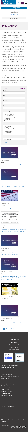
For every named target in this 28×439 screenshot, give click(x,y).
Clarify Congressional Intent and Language (12, 186)
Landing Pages (7, 111)
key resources (14, 350)
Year (4, 95)
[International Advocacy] (14, 117)
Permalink (5, 142)
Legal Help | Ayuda (14, 8)
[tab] (14, 18)
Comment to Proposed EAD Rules (10, 208)
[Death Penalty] (14, 113)
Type (4, 105)
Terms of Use (5, 425)
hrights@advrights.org (7, 395)
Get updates (4, 406)
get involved (14, 345)
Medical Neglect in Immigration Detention (12, 164)
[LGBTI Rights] (14, 118)
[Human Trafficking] (14, 115)
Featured (5, 137)
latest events (14, 347)
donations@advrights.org (7, 384)
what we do (14, 339)
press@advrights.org (6, 391)
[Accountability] (14, 126)
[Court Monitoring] (14, 131)
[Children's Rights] (14, 130)
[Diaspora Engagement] (14, 114)
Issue (4, 124)
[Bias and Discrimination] (14, 128)
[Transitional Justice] (14, 121)
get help (14, 342)
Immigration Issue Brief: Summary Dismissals (13, 322)
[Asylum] (14, 127)
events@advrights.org (6, 387)
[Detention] (14, 134)
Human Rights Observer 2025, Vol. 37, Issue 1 (13, 301)
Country (5, 100)
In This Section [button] (14, 18)
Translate (15, 14)
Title (4, 90)
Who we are (14, 337)
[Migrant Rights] (14, 119)
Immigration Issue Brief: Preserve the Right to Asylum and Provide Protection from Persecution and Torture (13, 278)
